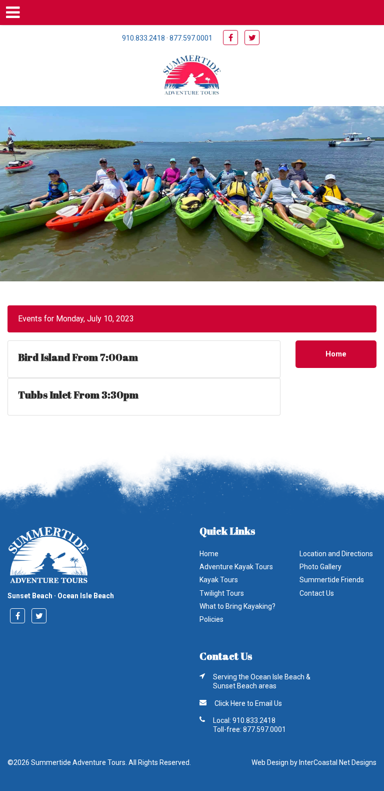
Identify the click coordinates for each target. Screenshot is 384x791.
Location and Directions (336, 554)
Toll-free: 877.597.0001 (249, 729)
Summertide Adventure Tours (192, 76)
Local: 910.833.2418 (244, 720)
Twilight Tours (222, 593)
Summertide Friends (332, 580)
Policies (212, 619)
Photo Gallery (321, 567)
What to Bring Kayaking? (238, 606)
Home (336, 353)
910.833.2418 (143, 38)
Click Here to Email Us (248, 703)
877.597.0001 (191, 38)
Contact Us (317, 593)
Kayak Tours (219, 580)
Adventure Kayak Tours (236, 567)
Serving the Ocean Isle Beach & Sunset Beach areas (261, 681)
